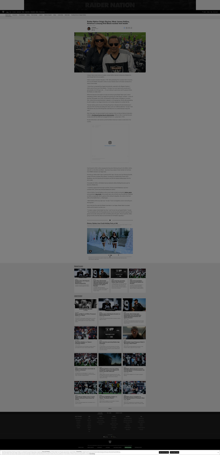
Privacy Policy (79, 451)
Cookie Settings (92, 453)
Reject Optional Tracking (164, 452)
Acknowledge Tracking (174, 452)
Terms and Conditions (46, 451)
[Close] (218, 452)
